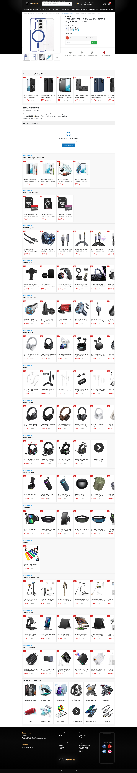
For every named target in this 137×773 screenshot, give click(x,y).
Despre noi (82, 735)
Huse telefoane (46, 13)
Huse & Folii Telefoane (37, 13)
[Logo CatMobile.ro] (32, 3)
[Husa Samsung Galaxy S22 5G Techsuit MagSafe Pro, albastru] (67, 29)
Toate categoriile (27, 13)
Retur (60, 748)
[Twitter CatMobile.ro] (105, 751)
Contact (61, 735)
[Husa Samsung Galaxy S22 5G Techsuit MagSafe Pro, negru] (77, 29)
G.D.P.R (81, 752)
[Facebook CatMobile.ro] (105, 746)
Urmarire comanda (64, 737)
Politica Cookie (83, 748)
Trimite (94, 42)
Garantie (61, 747)
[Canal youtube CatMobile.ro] (110, 746)
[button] (113, 89)
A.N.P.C (81, 750)
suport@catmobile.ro (28, 747)
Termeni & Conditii (84, 745)
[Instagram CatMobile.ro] (110, 751)
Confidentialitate (84, 747)
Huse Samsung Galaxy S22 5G (66, 13)
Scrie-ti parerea (68, 145)
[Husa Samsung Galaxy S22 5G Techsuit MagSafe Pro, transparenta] (72, 29)
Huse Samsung (54, 13)
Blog (80, 737)
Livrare (61, 745)
